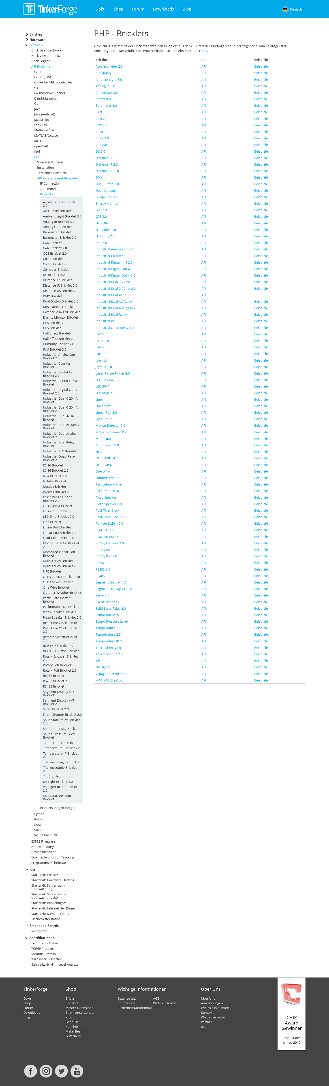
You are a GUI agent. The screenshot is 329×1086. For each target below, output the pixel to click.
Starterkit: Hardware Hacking (53, 880)
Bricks (70, 998)
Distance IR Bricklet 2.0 (60, 285)
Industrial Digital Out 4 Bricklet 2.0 (60, 391)
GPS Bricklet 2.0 (54, 323)
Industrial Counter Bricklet (56, 365)
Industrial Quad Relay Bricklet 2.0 (59, 458)
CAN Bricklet (52, 243)
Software (37, 45)
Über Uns (208, 998)
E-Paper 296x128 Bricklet (61, 312)
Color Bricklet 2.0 (55, 264)
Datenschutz (127, 998)
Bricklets (46, 194)
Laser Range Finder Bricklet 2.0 (57, 499)
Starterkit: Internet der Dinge (53, 908)
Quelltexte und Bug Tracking (52, 857)
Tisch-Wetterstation (46, 919)
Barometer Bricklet (57, 232)
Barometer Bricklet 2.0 (59, 237)
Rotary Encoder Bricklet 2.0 (60, 658)
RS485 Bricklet (53, 686)
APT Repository (42, 847)
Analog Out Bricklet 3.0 (60, 227)
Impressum (126, 1003)
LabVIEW (40, 125)
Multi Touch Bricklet (58, 561)
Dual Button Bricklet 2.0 (60, 301)
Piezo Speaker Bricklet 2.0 (62, 617)
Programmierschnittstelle (50, 862)
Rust (37, 824)
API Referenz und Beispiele (57, 178)
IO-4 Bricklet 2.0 (55, 476)
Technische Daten (44, 943)
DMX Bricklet (52, 296)
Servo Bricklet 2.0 (56, 709)
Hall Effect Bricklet (56, 333)
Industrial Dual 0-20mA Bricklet (60, 400)
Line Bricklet (52, 522)
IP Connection (50, 183)
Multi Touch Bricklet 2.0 (60, 566)
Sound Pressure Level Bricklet (59, 735)
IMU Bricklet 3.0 (54, 349)
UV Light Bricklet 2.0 (58, 781)
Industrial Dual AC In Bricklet (58, 418)
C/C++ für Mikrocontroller (53, 82)
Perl (37, 151)
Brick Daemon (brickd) (47, 50)
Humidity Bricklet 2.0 (58, 344)
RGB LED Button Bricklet (61, 651)
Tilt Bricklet (51, 776)
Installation (45, 167)
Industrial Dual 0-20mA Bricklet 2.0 (60, 409)
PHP (37, 157)
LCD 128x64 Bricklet (57, 506)
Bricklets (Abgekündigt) (57, 808)
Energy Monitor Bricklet (60, 317)
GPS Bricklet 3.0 (54, 328)
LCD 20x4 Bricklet (56, 511)
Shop (119, 9)
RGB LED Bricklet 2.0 (58, 645)
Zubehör (72, 1026)
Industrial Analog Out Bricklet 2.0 (59, 356)
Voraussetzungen (50, 162)
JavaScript (41, 119)
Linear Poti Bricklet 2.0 (59, 532)
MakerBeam (74, 1031)
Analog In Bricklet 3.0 (59, 221)
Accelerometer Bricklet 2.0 (60, 204)
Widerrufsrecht (164, 1003)
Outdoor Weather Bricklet (62, 592)
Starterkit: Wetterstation (49, 875)
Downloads (163, 9)
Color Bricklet (53, 259)
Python (39, 814)
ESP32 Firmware (43, 841)
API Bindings (40, 66)
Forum (138, 9)
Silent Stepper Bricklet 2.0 (62, 714)
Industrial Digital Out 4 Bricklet (60, 382)
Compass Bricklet (56, 269)
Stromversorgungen (80, 1012)
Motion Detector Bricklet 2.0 (61, 545)
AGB (156, 998)
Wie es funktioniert (215, 1008)
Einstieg (36, 34)
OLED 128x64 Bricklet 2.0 (61, 577)
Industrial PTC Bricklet (59, 451)
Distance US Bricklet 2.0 (60, 291)
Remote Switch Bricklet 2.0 (60, 638)
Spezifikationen (42, 937)
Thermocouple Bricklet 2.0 (60, 769)
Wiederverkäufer (213, 1017)
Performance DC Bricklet (61, 607)
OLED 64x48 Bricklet (58, 582)
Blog (187, 9)
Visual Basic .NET (47, 835)
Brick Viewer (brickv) (46, 55)
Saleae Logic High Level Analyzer (55, 964)
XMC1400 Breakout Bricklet (57, 797)
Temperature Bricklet (59, 743)
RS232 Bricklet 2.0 (56, 681)
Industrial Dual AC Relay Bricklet (61, 426)
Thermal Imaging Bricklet (62, 762)
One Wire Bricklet (56, 587)
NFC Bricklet (52, 571)
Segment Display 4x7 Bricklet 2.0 (58, 702)
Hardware (37, 39)
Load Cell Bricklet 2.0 (58, 538)
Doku (100, 9)
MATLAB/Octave (46, 135)
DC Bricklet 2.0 (54, 275)
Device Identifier (43, 852)
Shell (38, 830)
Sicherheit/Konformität (135, 1008)
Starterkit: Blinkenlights (48, 903)
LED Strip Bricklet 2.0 (58, 516)
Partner (206, 1022)
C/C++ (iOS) (42, 77)
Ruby (38, 819)
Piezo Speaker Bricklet (59, 612)
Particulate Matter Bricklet (56, 599)
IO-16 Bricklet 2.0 (55, 470)
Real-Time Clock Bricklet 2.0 (61, 630)
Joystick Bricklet (54, 486)
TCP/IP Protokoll (43, 948)
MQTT (38, 141)
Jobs (204, 1026)
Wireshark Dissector (46, 959)
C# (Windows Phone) (49, 93)
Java (37, 109)
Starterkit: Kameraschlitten (51, 913)
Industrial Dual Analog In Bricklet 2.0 (61, 435)
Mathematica (44, 130)
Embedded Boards (44, 925)
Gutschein (73, 1036)
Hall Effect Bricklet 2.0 (59, 338)
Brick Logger (40, 61)
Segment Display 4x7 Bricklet (58, 693)
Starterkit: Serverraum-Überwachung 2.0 (48, 896)
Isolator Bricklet (54, 481)
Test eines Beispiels (52, 173)
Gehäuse (72, 1022)
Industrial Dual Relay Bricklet (58, 444)
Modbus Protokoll (44, 954)
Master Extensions (79, 1008)
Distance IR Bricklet (57, 280)
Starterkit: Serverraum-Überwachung (48, 887)
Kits (33, 869)
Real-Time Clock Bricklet (61, 623)
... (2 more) (48, 189)
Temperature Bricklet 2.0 (61, 748)
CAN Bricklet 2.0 (55, 248)
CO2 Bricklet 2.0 (55, 253)
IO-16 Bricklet (53, 465)
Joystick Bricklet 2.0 (57, 492)
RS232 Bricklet (53, 675)
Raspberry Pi (40, 931)
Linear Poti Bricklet (57, 527)
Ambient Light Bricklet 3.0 (62, 216)
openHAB (41, 146)
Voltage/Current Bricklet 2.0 (61, 788)
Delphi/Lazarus (45, 98)
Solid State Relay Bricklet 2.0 (61, 721)
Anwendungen (212, 1003)
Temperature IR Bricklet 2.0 (61, 755)
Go (36, 103)
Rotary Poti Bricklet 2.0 (60, 670)
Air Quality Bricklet (57, 211)
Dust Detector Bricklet (59, 307)
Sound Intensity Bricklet (61, 728)
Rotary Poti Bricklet (57, 665)
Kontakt (206, 1012)
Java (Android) (44, 114)
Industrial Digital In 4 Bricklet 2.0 (59, 374)
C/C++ (38, 72)
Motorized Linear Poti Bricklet (59, 553)
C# (36, 87)
